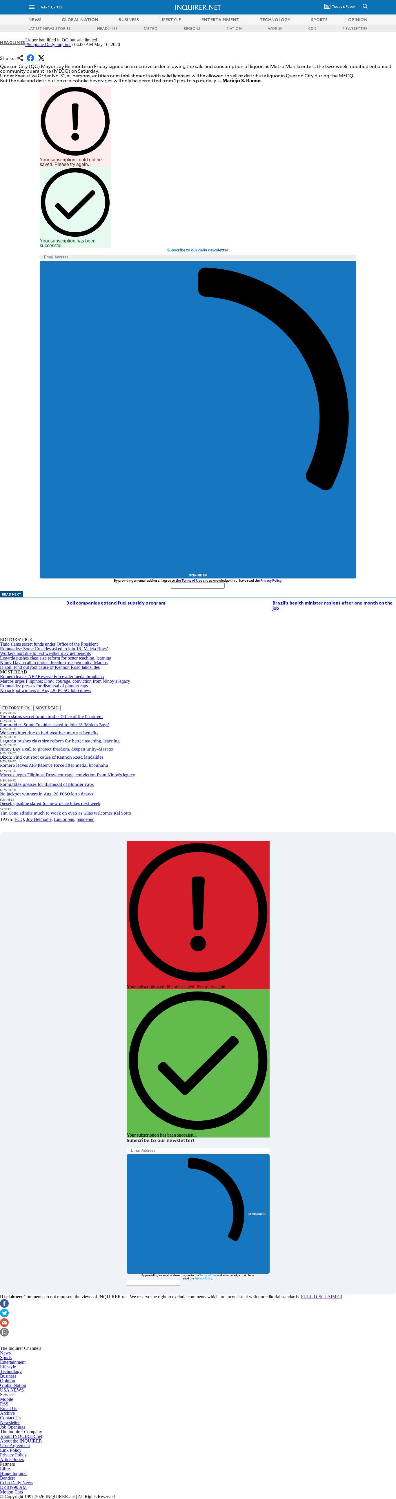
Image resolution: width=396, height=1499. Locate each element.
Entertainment (13, 1362)
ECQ (19, 819)
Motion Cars (11, 1491)
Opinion (7, 1380)
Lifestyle (8, 1366)
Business (8, 1376)
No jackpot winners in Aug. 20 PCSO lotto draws (45, 690)
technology (275, 19)
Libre (5, 1468)
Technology (11, 1371)
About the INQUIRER (21, 1440)
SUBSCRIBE (257, 1214)
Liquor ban (64, 819)
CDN (312, 28)
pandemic (85, 819)
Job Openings (12, 1427)
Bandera (7, 1478)
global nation (80, 19)
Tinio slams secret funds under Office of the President (49, 644)
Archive (7, 1413)
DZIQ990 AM (13, 1487)
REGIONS (192, 28)
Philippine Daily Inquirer (48, 44)
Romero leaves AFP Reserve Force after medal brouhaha (52, 676)
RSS (4, 1403)
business (129, 19)
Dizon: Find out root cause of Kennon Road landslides (50, 667)
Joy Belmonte (39, 819)
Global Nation (13, 1385)
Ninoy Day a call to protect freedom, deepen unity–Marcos (54, 662)
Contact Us (10, 1417)
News (34, 19)
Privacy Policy (270, 580)
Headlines (12, 42)
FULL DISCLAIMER (321, 1296)
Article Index (12, 1459)
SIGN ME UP (198, 575)
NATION (234, 28)
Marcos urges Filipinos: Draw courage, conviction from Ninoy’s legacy (65, 681)
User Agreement (15, 1445)
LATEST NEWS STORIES (49, 28)
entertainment (220, 19)
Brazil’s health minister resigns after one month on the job (333, 605)
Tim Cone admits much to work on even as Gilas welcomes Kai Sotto (65, 813)
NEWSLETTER (355, 28)
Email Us (8, 1408)
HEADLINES (107, 28)
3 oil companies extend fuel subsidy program (116, 603)
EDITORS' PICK (16, 708)
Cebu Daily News (16, 1482)
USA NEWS (12, 1389)
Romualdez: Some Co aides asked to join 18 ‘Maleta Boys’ (54, 648)
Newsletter (10, 1422)
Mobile (6, 1399)
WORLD (275, 28)
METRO (150, 28)
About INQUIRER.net (21, 1436)
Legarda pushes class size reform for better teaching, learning (55, 658)
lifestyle (170, 19)
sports (319, 19)
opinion (358, 19)
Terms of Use (191, 580)
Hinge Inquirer (13, 1473)
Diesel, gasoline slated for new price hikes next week (50, 803)
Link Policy (10, 1450)
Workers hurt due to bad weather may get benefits (45, 653)
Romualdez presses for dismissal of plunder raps (44, 685)
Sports (6, 1357)
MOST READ (47, 708)
